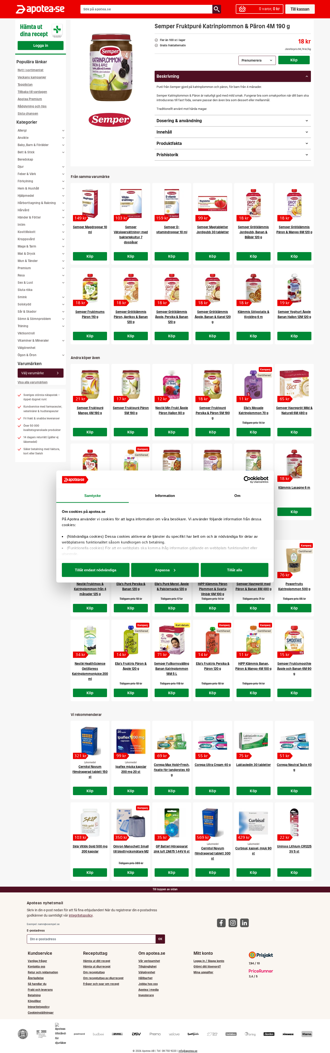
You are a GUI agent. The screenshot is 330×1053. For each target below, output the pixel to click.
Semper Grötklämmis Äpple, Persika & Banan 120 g (171, 317)
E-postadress (36, 930)
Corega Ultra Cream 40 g (213, 765)
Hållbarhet (145, 978)
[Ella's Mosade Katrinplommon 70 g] (253, 384)
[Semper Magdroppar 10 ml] (90, 203)
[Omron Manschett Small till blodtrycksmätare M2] (130, 823)
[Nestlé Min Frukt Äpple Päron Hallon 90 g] (171, 384)
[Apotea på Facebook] (222, 923)
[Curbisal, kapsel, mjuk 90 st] (253, 823)
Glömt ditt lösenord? (207, 966)
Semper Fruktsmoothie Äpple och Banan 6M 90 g (294, 669)
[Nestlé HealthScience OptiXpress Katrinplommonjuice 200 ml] (90, 640)
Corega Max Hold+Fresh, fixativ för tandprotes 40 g (172, 770)
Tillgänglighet (147, 966)
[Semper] (109, 119)
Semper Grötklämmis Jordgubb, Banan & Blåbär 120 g (253, 232)
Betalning (34, 995)
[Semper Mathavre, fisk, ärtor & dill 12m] (253, 464)
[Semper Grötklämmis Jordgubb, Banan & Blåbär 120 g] (253, 203)
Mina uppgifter (203, 972)
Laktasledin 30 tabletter (253, 765)
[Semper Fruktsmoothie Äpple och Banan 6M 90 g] (294, 640)
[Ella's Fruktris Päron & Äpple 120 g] (130, 640)
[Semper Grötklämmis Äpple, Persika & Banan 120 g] (171, 288)
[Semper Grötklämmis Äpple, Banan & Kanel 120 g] (212, 288)
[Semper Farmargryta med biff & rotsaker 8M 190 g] (171, 464)
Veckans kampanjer (32, 77)
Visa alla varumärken (33, 382)
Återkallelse (36, 978)
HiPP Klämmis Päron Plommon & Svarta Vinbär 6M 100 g (212, 589)
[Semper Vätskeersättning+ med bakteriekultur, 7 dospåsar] (130, 203)
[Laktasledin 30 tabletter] (253, 741)
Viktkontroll (26, 333)
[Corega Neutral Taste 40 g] (294, 741)
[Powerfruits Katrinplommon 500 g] (294, 560)
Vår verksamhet (149, 961)
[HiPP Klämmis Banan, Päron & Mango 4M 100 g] (253, 640)
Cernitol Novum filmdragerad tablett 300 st (212, 853)
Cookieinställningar (41, 1012)
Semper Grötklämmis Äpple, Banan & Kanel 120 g (213, 317)
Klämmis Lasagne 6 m (294, 488)
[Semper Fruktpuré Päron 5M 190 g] (130, 384)
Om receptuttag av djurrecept (103, 978)
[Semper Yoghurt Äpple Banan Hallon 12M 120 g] (294, 288)
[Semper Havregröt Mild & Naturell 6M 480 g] (294, 384)
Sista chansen (28, 114)
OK (160, 939)
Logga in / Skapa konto (209, 961)
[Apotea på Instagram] (234, 923)
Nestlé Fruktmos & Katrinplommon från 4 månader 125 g (90, 589)
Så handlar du (37, 984)
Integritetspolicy (39, 1007)
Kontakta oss (36, 966)
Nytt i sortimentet (30, 70)
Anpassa (162, 570)
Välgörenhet (27, 348)
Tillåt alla (234, 570)
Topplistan (25, 85)
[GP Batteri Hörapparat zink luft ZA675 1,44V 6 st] (171, 823)
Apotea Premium (30, 99)
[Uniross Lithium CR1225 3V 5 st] (294, 823)
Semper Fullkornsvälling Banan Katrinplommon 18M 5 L (171, 669)
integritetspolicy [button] (81, 915)
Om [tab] (237, 496)
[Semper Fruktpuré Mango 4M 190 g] (90, 384)
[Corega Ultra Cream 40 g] (212, 741)
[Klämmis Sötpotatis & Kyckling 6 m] (253, 288)
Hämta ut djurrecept (96, 966)
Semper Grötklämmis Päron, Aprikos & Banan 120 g (131, 317)
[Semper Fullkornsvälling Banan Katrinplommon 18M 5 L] (171, 640)
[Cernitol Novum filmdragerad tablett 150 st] (90, 741)
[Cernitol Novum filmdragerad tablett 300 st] (212, 823)
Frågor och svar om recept (101, 984)
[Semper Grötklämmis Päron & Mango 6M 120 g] (294, 203)
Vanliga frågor (37, 961)
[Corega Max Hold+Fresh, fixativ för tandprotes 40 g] (171, 741)
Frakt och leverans (40, 989)
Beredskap (25, 159)
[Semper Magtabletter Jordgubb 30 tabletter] (212, 203)
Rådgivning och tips (32, 106)
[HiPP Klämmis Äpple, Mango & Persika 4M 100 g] (130, 464)
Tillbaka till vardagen (32, 92)
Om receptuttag (94, 972)
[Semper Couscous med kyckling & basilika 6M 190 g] (212, 464)
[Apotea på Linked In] (245, 923)
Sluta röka (25, 290)
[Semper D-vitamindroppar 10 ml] (171, 203)
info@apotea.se (188, 1051)
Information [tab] (165, 496)
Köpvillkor (34, 1001)
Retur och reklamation (43, 972)
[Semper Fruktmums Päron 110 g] (90, 288)
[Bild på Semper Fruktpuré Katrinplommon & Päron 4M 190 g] (111, 67)
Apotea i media (148, 989)
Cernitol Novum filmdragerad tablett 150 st (90, 772)
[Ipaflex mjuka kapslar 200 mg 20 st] (130, 741)
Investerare (146, 995)
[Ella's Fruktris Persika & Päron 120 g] (212, 640)
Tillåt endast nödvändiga (95, 570)
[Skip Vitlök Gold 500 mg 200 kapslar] (90, 823)
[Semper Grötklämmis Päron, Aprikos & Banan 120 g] (130, 288)
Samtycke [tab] (92, 496)
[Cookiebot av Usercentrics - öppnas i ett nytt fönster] (247, 479)
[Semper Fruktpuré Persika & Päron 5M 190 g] (212, 384)
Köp (294, 59)
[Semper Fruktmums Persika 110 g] (90, 464)
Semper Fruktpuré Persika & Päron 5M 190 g (213, 413)
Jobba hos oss (148, 984)
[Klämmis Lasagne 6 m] (294, 464)
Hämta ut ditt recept (96, 961)
